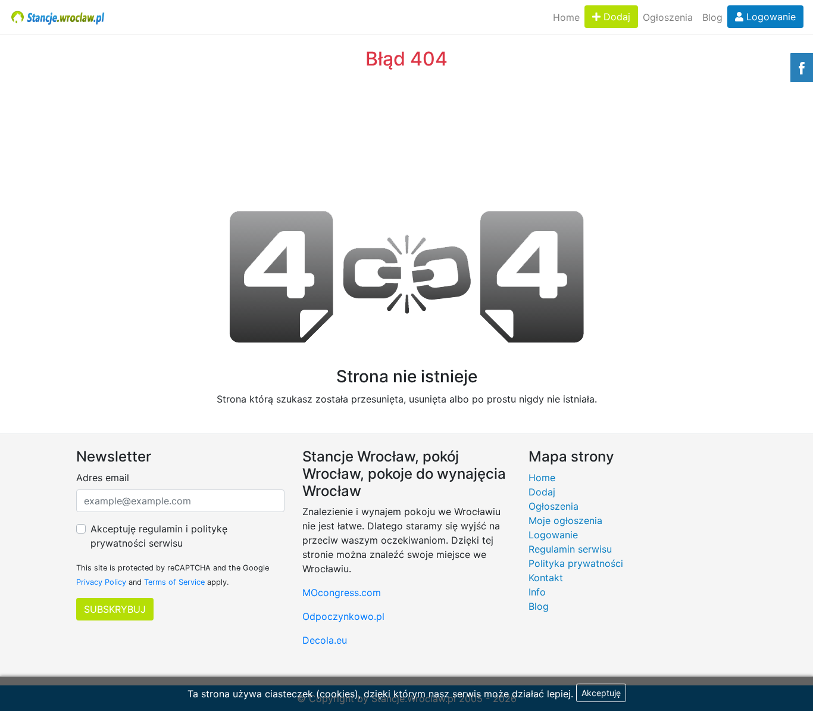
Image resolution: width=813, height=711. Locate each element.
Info (537, 592)
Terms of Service (174, 582)
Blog (712, 17)
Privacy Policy (101, 582)
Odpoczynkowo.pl (343, 616)
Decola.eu (324, 640)
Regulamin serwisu (570, 549)
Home (566, 17)
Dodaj (615, 17)
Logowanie (769, 17)
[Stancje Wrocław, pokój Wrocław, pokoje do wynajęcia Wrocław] (58, 17)
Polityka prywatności (576, 563)
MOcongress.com (341, 592)
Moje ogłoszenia (565, 520)
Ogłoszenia (668, 17)
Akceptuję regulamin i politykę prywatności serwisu (158, 536)
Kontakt (546, 578)
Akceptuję (601, 693)
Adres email (102, 478)
